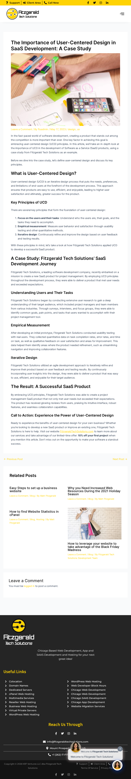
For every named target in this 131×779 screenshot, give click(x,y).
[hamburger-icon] (122, 13)
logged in (29, 586)
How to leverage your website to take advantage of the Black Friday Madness (93, 546)
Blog (32, 496)
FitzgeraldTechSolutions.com (76, 431)
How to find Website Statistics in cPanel (34, 513)
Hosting (40, 519)
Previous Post (13, 459)
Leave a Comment (21, 129)
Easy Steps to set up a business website (33, 489)
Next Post (120, 459)
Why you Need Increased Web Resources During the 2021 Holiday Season (94, 491)
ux (78, 129)
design (72, 129)
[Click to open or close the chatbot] (117, 765)
